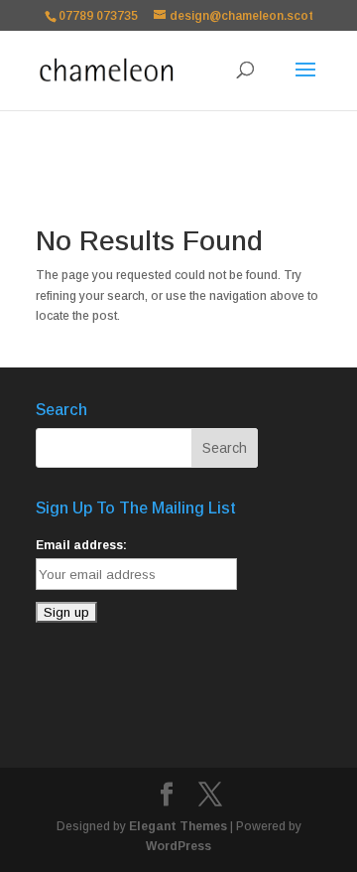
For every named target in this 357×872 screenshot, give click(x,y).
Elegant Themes (178, 826)
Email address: (81, 545)
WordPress (178, 846)
